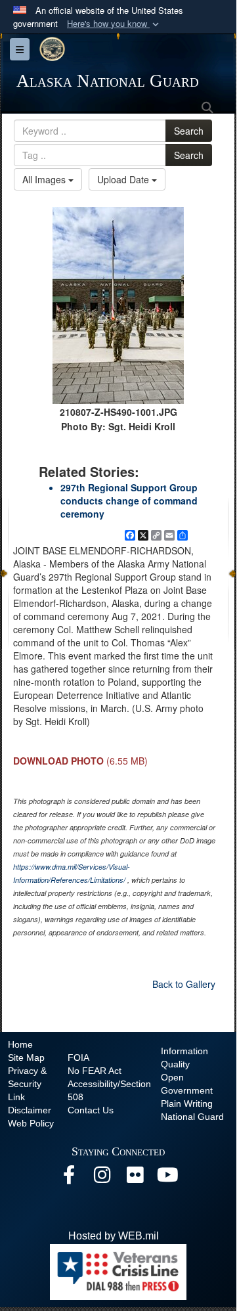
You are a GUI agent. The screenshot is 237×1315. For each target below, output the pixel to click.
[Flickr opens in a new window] (134, 1178)
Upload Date (124, 179)
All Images (45, 179)
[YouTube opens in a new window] (167, 1178)
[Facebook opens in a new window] (69, 1178)
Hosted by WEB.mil (113, 1235)
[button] (114, 24)
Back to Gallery (183, 984)
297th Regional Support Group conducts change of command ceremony (129, 500)
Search (189, 130)
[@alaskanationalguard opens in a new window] (101, 1178)
